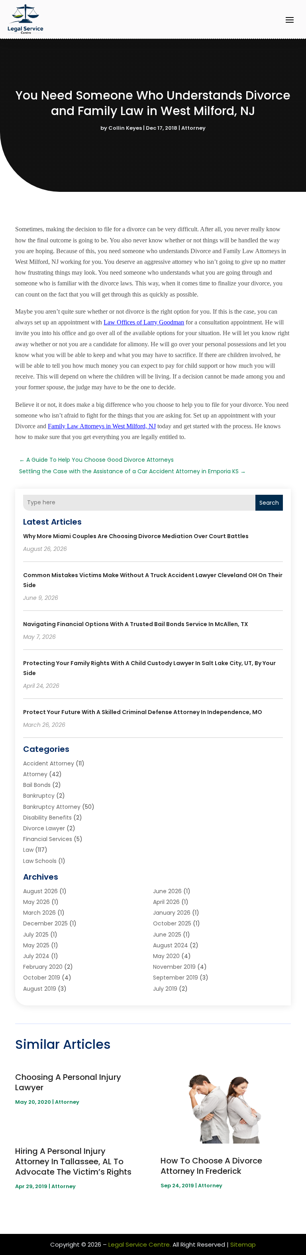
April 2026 (166, 902)
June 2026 (167, 891)
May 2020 (166, 956)
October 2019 (41, 978)
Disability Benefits (47, 818)
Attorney (193, 128)
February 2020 (43, 967)
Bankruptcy (39, 796)
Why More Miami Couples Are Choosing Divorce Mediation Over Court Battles (136, 536)
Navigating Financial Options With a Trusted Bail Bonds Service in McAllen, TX (135, 624)
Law (28, 850)
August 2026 (40, 891)
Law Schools (40, 861)
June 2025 (167, 935)
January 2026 (171, 913)
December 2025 (45, 923)
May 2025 (36, 945)
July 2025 (36, 935)
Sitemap (243, 1244)
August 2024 (170, 945)
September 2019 (175, 978)
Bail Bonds (37, 785)
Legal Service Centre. (139, 1244)
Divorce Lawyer (44, 828)
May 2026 (36, 902)
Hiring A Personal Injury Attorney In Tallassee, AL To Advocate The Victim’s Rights (73, 1161)
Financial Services (47, 839)
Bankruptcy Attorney (51, 807)
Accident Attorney (48, 763)
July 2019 (165, 989)
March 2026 (39, 913)
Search (269, 503)
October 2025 (172, 923)
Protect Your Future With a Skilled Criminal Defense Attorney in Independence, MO (142, 712)
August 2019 (39, 989)
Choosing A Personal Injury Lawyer (68, 1082)
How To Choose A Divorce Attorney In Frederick (211, 1166)
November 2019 (174, 967)
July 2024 (36, 956)
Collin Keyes (125, 128)
